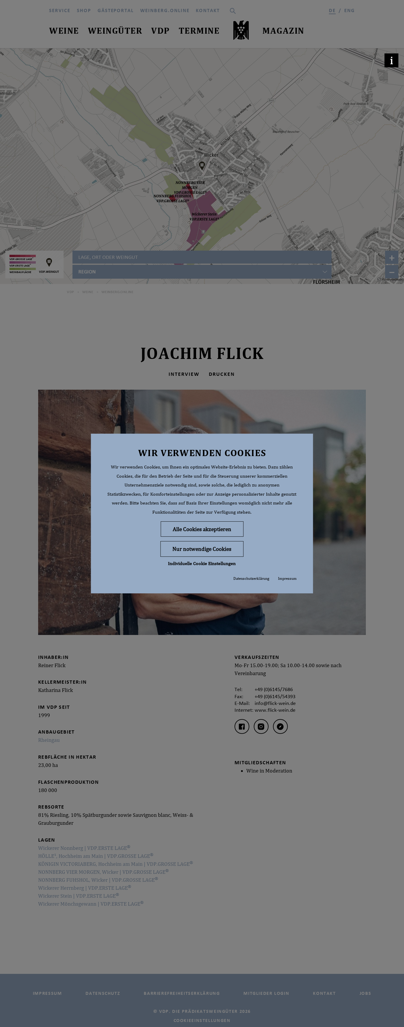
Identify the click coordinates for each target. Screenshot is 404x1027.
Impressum (287, 578)
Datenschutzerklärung (251, 578)
